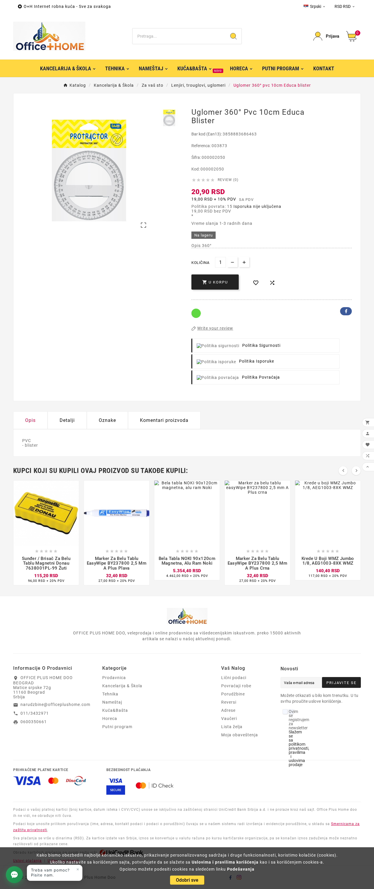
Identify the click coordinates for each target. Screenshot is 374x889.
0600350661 (33, 721)
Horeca (109, 718)
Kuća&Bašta (115, 710)
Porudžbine (233, 694)
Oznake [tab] (107, 420)
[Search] (233, 36)
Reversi (228, 702)
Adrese (228, 710)
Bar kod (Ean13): (207, 134)
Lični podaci (233, 677)
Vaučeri (229, 718)
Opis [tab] (30, 420)
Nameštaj (112, 702)
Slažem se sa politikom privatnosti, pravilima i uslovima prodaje (299, 748)
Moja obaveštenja (239, 735)
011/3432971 (34, 713)
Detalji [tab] (67, 420)
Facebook (346, 311)
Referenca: (201, 145)
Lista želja (232, 726)
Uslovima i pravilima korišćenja (225, 862)
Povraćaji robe (236, 685)
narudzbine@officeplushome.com (55, 704)
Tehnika (110, 694)
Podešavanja (240, 869)
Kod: (195, 169)
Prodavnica (114, 677)
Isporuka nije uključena (257, 206)
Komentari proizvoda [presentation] (164, 420)
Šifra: (196, 157)
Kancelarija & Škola (122, 685)
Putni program (117, 726)
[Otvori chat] (14, 874)
